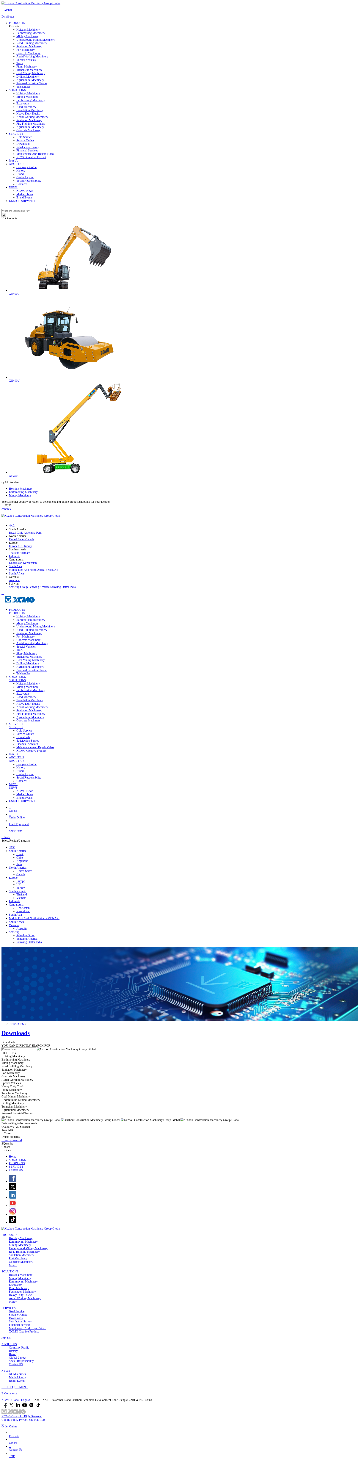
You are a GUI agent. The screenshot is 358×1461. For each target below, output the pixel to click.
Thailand (21, 894)
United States (24, 871)
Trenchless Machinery (29, 69)
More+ (13, 1265)
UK (18, 884)
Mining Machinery (27, 36)
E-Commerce (9, 1393)
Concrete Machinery (28, 53)
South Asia (15, 914)
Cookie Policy (9, 1419)
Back (5, 837)
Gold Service (24, 137)
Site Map (34, 1419)
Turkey (20, 887)
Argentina (22, 860)
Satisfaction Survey (27, 147)
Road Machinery (26, 106)
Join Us (13, 160)
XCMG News (24, 190)
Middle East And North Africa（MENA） (34, 918)
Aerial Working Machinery (32, 56)
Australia (21, 928)
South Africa (16, 921)
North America (17, 867)
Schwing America (26, 938)
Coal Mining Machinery (30, 73)
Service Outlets (25, 140)
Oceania (14, 925)
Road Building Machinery (31, 43)
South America (17, 850)
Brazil (19, 854)
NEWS (13, 187)
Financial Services (27, 150)
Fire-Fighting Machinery (30, 123)
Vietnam (21, 897)
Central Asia (16, 904)
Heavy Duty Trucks (28, 113)
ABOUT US (16, 163)
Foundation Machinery (29, 110)
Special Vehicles (26, 59)
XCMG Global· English (16, 1400)
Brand (20, 174)
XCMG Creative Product (31, 157)
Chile (19, 857)
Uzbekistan (23, 907)
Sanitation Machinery (29, 46)
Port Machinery (25, 49)
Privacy (23, 1419)
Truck (19, 63)
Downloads (23, 143)
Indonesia (14, 901)
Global (6, 9)
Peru (19, 864)
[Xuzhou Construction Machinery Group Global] (30, 3)
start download (11, 1140)
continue (6, 509)
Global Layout (25, 177)
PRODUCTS (18, 22)
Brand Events (24, 197)
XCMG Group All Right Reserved (21, 1416)
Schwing (14, 932)
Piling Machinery (26, 66)
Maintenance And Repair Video (35, 153)
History (20, 170)
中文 (12, 847)
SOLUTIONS (19, 90)
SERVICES (17, 133)
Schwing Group (25, 935)
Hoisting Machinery (28, 29)
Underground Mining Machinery (35, 39)
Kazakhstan (23, 911)
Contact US (23, 184)
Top (44, 1419)
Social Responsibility (28, 180)
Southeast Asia (17, 891)
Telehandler (23, 86)
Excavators (22, 103)
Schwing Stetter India (29, 942)
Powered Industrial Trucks (31, 83)
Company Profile (26, 167)
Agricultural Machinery (30, 80)
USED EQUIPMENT (22, 200)
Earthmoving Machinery (30, 33)
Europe (13, 877)
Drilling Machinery (27, 76)
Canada (20, 874)
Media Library (24, 194)
